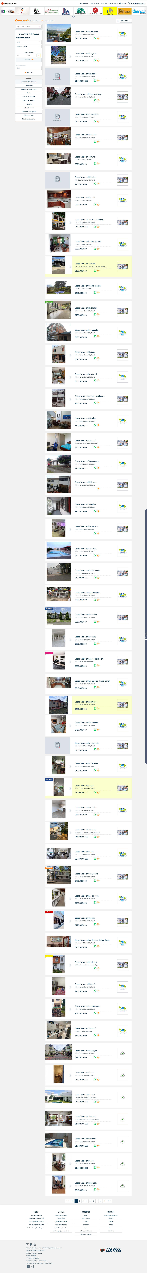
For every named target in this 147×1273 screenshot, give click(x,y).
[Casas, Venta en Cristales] (58, 76)
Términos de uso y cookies (32, 1258)
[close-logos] (73, 15)
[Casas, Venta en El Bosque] (58, 136)
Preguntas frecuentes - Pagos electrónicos (36, 1261)
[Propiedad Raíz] (81, 11)
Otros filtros (28, 60)
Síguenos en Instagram (85, 1234)
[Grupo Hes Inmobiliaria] (110, 11)
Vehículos (111, 1221)
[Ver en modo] (118, 21)
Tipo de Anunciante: (21, 65)
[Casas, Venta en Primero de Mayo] (58, 96)
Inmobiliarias (95, 3)
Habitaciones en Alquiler (61, 1224)
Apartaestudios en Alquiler (61, 1221)
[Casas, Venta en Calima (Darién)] (58, 243)
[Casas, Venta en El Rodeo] (58, 180)
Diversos (111, 1228)
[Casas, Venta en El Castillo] (58, 616)
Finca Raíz (83, 3)
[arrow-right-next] (104, 1201)
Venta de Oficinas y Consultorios (36, 1224)
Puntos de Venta (86, 1218)
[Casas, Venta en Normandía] (58, 310)
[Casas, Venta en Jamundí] (58, 159)
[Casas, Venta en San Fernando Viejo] (58, 221)
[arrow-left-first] (68, 1201)
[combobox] (29, 27)
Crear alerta (29, 72)
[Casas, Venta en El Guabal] (58, 638)
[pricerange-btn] (38, 55)
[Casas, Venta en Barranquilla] (58, 332)
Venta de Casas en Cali (36, 1215)
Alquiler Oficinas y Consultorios (61, 1228)
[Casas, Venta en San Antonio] (58, 724)
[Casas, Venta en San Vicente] (58, 875)
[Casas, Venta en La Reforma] (58, 33)
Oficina (86, 1215)
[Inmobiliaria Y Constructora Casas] (66, 11)
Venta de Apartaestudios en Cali (36, 1221)
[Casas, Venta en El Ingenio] (58, 55)
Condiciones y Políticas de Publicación (35, 1250)
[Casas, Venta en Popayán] (58, 199)
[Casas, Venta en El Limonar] (58, 484)
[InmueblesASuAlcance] (122, 34)
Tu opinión (146, 635)
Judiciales (110, 1231)
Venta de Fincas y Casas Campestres (36, 1228)
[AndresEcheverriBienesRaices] (122, 1053)
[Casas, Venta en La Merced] (58, 376)
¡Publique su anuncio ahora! (110, 1215)
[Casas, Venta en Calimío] (58, 920)
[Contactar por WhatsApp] (95, 39)
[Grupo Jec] (125, 11)
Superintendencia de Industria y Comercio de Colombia (39, 1263)
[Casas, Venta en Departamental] (58, 594)
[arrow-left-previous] (72, 1201)
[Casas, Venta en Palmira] (58, 1096)
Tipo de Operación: (29, 39)
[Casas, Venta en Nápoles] (58, 354)
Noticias (104, 3)
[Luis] (139, 11)
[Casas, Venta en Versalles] (58, 506)
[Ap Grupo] (52, 11)
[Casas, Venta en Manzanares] (58, 528)
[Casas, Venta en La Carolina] (58, 765)
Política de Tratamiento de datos (34, 1253)
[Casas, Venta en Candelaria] (58, 964)
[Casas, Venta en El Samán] (58, 986)
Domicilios (86, 1221)
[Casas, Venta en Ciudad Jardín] (58, 572)
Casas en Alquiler (61, 1218)
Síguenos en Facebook (86, 1231)
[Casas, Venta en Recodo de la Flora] (58, 660)
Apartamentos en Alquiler (61, 1215)
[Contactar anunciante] (98, 39)
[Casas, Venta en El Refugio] (58, 1052)
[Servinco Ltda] (37, 11)
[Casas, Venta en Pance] (58, 787)
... (100, 1201)
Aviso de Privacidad (31, 1255)
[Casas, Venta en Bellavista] (58, 550)
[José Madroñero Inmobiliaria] (22, 11)
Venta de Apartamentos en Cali (36, 1218)
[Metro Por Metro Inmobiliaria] (95, 11)
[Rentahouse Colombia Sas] (8, 11)
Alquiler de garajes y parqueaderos (61, 1231)
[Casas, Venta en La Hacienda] (58, 117)
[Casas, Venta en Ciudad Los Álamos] (58, 398)
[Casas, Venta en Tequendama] (58, 464)
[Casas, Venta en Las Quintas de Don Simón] (58, 683)
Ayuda (85, 1228)
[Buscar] (40, 27)
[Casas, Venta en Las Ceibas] (58, 809)
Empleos (111, 1224)
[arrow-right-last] (109, 1201)
